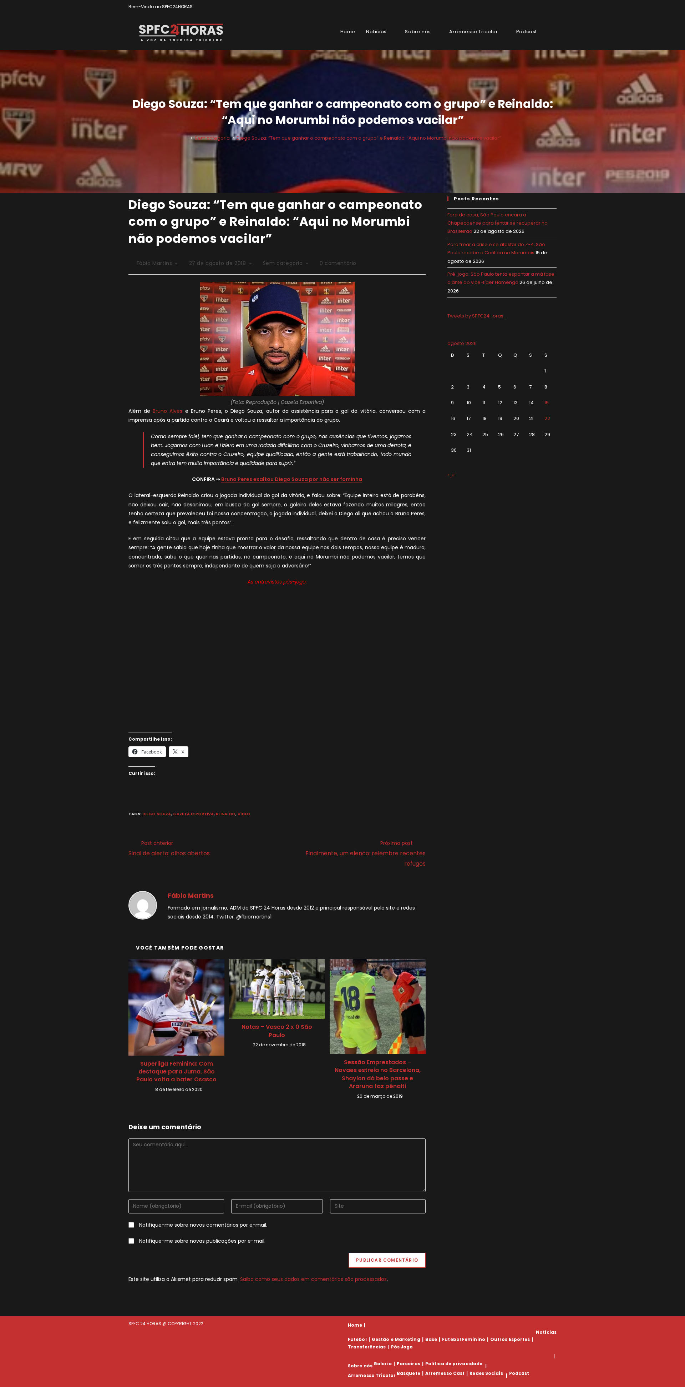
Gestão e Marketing (396, 1339)
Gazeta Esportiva (193, 814)
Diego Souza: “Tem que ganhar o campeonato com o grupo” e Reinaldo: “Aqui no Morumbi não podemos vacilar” (369, 138)
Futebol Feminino (463, 1339)
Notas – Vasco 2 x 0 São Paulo (277, 1031)
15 (546, 402)
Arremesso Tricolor (372, 1375)
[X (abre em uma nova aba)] (530, 6)
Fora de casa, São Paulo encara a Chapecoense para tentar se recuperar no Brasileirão (497, 223)
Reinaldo (225, 814)
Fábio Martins (154, 263)
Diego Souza (156, 814)
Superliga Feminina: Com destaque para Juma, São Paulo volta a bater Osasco (176, 1072)
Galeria (383, 1364)
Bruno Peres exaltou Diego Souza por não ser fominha (291, 479)
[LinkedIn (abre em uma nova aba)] (553, 6)
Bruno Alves (167, 411)
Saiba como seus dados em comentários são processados (313, 1279)
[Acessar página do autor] (142, 904)
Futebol (357, 1339)
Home (355, 1325)
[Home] (186, 138)
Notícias (546, 1332)
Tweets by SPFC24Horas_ (477, 315)
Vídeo (244, 814)
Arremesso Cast (445, 1373)
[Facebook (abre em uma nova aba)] (538, 6)
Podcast (519, 1373)
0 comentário (338, 263)
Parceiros (408, 1364)
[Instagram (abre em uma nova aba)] (546, 6)
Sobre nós (360, 1366)
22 (547, 418)
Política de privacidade (453, 1364)
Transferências (367, 1347)
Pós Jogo (402, 1347)
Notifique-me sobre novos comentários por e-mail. (203, 1224)
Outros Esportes (510, 1339)
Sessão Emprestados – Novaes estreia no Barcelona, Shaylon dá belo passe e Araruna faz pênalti (378, 1074)
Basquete (408, 1373)
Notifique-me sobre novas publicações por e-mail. (202, 1241)
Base (431, 1339)
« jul (451, 474)
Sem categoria (283, 263)
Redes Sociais (486, 1373)
